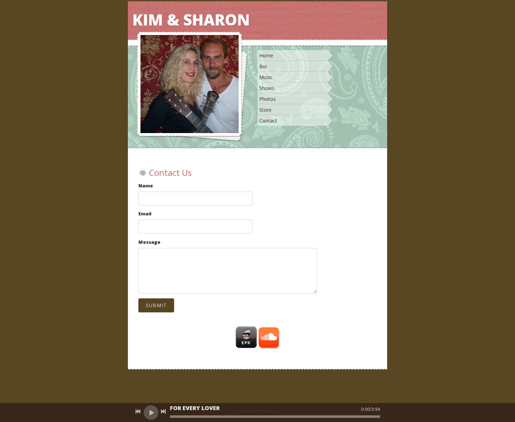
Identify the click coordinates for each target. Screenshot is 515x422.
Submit (156, 305)
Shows (266, 88)
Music (266, 77)
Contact (268, 120)
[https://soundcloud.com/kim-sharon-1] (269, 337)
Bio (263, 66)
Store (265, 109)
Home (266, 55)
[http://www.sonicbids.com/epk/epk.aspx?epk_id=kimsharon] (246, 337)
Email (144, 213)
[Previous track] (138, 411)
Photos (267, 99)
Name (145, 185)
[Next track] (163, 411)
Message (149, 242)
